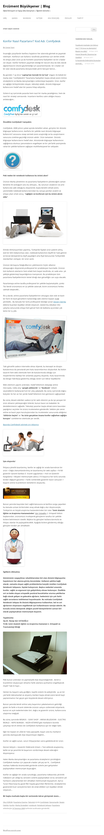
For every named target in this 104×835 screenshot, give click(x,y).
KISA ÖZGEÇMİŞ (53, 18)
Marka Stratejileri (21, 805)
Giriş (5, 18)
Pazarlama (56, 805)
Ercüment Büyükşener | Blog (26, 6)
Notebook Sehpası (44, 805)
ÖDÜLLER (68, 18)
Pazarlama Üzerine (20, 802)
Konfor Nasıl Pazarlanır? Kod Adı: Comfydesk (31, 41)
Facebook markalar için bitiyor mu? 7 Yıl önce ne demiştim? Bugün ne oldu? (86, 48)
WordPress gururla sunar (12, 830)
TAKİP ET (80, 18)
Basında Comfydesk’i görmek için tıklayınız (21, 424)
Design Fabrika (59, 302)
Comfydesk (44, 802)
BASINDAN (27, 18)
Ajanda (15, 18)
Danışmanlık (54, 802)
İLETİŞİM (39, 18)
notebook (32, 805)
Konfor (12, 805)
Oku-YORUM (8, 802)
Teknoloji (31, 802)
